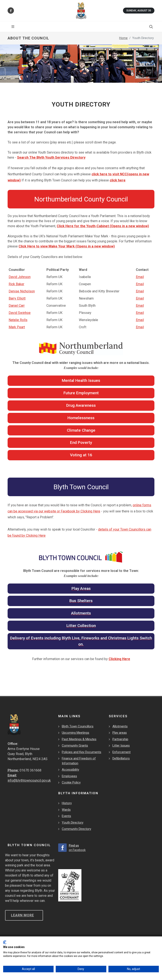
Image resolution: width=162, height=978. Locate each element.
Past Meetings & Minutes (79, 739)
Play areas (119, 733)
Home (123, 38)
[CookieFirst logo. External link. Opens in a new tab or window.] (4, 942)
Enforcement (121, 752)
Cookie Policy (71, 782)
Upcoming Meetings (75, 733)
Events (66, 816)
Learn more (22, 915)
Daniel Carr (17, 306)
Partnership (120, 739)
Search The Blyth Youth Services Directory (51, 157)
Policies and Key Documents (81, 752)
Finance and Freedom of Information (79, 760)
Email (140, 277)
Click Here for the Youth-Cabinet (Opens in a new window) (103, 226)
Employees (69, 776)
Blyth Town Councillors (77, 726)
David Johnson (20, 277)
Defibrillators (121, 758)
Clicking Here (119, 659)
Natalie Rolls (18, 320)
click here (118, 180)
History (67, 803)
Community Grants (75, 745)
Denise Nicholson (22, 291)
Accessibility (70, 769)
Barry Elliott (17, 298)
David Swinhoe (20, 313)
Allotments (120, 726)
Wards (66, 810)
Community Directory (76, 829)
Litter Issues (121, 745)
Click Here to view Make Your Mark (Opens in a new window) (67, 246)
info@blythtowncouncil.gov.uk (29, 780)
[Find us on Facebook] (11, 10)
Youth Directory (72, 822)
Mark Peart (17, 327)
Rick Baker (16, 284)
